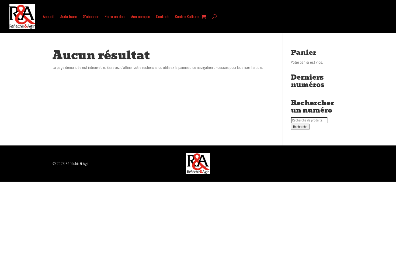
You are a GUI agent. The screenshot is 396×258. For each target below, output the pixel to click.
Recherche (300, 126)
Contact (162, 16)
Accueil (48, 16)
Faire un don (114, 16)
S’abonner (91, 16)
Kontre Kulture (187, 16)
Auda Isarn (68, 16)
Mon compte (140, 16)
